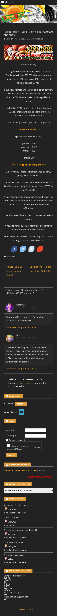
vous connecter (27, 383)
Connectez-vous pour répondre (20, 327)
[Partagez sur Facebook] (14, 249)
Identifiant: (11, 430)
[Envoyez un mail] (40, 249)
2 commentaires (36, 39)
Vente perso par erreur (14, 555)
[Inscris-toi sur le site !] (21, 403)
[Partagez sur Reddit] (31, 249)
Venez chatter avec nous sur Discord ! (20, 530)
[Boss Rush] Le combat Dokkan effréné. (14, 271)
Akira (8, 39)
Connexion (11, 455)
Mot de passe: (12, 435)
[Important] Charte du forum (16, 505)
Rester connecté (17, 440)
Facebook (11, 256)
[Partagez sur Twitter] (23, 249)
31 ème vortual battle (13, 542)
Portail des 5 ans (11, 517)
